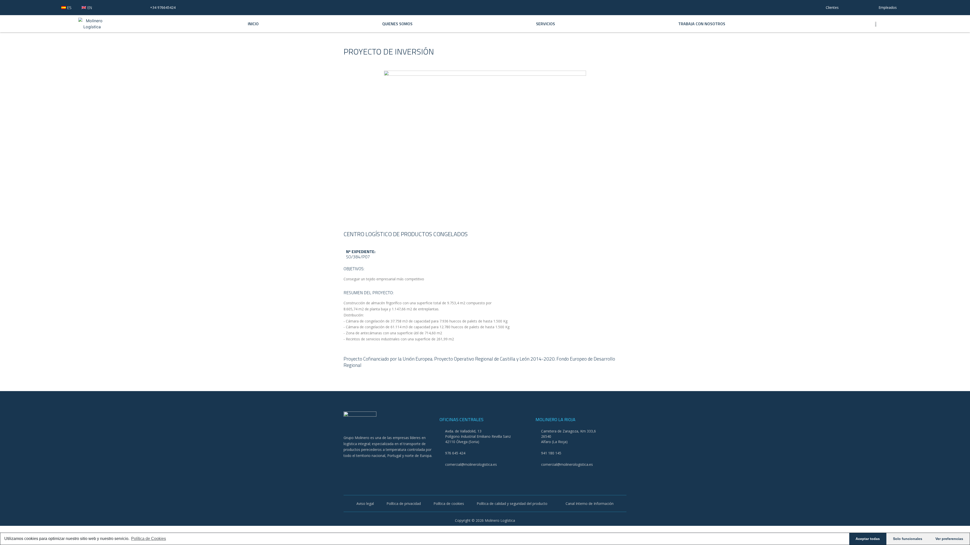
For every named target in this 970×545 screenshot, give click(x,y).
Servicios (545, 24)
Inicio (253, 24)
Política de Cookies (148, 538)
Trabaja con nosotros (701, 24)
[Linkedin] (373, 468)
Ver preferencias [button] (949, 539)
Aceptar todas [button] (868, 539)
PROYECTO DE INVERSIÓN (389, 51)
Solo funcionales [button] (907, 539)
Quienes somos (397, 24)
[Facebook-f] (347, 468)
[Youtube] (360, 468)
